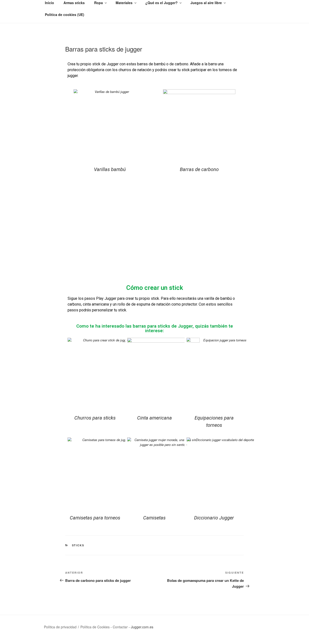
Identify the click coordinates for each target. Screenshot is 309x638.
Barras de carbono (199, 169)
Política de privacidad (60, 626)
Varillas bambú (110, 169)
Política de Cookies (95, 626)
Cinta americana (154, 418)
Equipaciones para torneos (214, 421)
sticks (78, 545)
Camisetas (154, 518)
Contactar (120, 626)
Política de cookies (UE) (64, 14)
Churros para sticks (95, 418)
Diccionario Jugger (214, 518)
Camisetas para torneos (95, 518)
